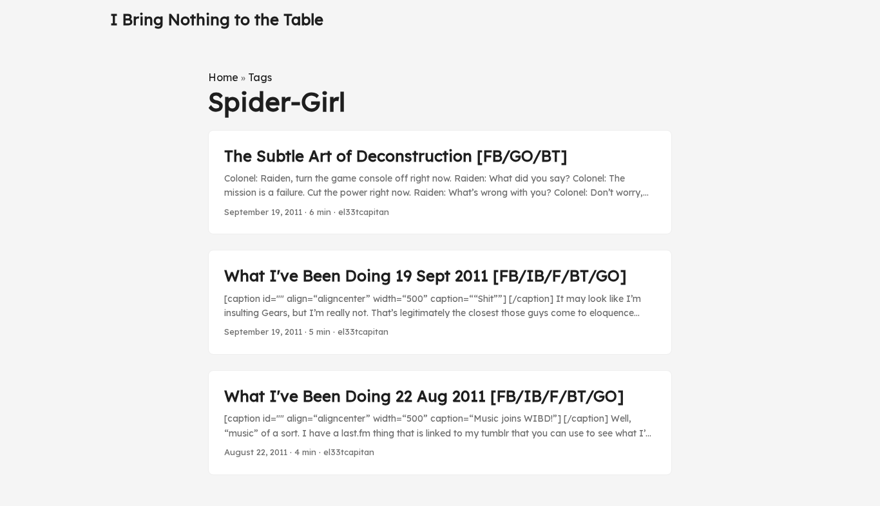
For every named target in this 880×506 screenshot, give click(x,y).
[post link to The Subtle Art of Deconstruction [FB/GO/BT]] (440, 182)
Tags (260, 77)
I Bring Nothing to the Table (216, 19)
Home (223, 77)
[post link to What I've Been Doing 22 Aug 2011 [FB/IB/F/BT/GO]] (440, 422)
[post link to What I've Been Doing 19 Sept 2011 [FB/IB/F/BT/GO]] (440, 302)
